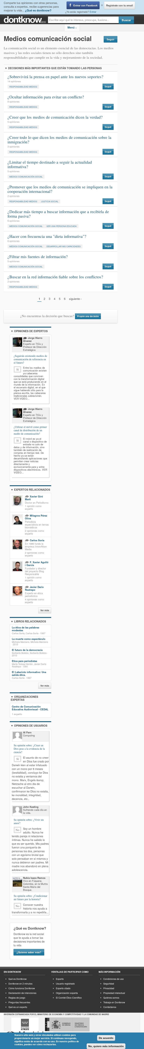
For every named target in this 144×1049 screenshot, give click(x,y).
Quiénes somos (111, 997)
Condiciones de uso (113, 978)
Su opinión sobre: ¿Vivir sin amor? (29, 821)
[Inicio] (26, 19)
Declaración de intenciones (22, 992)
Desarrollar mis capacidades (63, 246)
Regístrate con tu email (119, 5)
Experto (60, 978)
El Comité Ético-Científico (69, 997)
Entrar (93, 11)
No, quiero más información (106, 1046)
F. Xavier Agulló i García (36, 563)
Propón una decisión (88, 316)
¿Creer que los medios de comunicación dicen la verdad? (55, 117)
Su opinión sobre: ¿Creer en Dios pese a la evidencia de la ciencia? (29, 749)
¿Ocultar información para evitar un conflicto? (46, 97)
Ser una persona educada (61, 226)
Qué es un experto (17, 1007)
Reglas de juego (16, 997)
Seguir (110, 39)
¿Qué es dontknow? (38, 10)
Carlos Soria (36, 540)
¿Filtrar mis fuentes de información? (38, 256)
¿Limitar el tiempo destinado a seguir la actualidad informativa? (50, 164)
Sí (17, 369)
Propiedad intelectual (114, 992)
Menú (72, 27)
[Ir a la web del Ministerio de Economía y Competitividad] (67, 1024)
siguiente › (75, 299)
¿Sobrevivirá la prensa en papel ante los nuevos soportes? (55, 76)
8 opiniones (14, 101)
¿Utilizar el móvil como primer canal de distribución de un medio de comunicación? (30, 430)
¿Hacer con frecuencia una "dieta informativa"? (47, 236)
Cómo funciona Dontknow (21, 988)
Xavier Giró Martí (34, 498)
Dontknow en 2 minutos (20, 983)
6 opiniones (14, 220)
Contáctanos (109, 1007)
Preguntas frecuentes (19, 1002)
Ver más (44, 610)
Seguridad (108, 983)
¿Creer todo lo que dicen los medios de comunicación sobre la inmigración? (59, 140)
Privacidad (108, 988)
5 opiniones (14, 121)
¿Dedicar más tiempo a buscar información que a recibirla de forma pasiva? (58, 214)
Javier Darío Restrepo (34, 588)
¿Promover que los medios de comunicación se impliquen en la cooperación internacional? (60, 189)
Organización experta (67, 992)
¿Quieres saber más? (28, 952)
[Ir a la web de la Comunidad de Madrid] (25, 1024)
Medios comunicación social (26, 176)
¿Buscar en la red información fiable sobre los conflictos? (55, 276)
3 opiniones (14, 146)
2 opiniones (14, 196)
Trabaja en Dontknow (114, 1002)
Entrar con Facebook (85, 5)
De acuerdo (106, 1037)
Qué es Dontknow (17, 978)
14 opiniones (14, 81)
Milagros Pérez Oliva (36, 517)
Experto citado (63, 988)
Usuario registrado (65, 983)
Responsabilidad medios (23, 86)
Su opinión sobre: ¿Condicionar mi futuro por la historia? (30, 897)
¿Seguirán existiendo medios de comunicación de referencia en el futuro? (30, 359)
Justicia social (49, 201)
